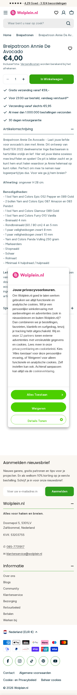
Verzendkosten (30, 64)
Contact (9, 673)
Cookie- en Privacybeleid (19, 680)
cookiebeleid (47, 348)
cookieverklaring (43, 371)
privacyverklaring (23, 348)
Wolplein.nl (21, 688)
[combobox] (38, 23)
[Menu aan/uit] (5, 12)
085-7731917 (15, 546)
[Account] (63, 12)
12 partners (27, 335)
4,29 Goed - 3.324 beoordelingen (45, 3)
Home (7, 35)
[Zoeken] (68, 23)
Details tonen (37, 421)
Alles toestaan (37, 394)
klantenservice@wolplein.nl (24, 554)
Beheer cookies (51, 680)
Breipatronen (25, 35)
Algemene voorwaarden (35, 673)
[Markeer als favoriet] (70, 48)
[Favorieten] (56, 12)
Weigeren (38, 408)
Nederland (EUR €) (21, 632)
